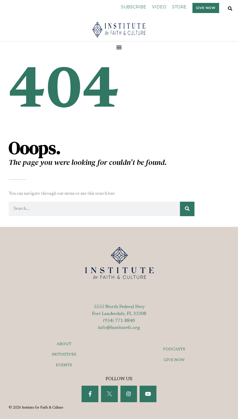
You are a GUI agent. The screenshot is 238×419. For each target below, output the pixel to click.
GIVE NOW (174, 360)
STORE (179, 7)
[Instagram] (128, 394)
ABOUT (64, 344)
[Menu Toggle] (119, 47)
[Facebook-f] (90, 394)
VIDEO (159, 7)
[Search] (187, 209)
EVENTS (64, 365)
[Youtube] (148, 394)
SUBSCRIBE (133, 7)
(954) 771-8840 (119, 320)
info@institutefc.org (119, 327)
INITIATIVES (64, 355)
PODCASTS (174, 349)
